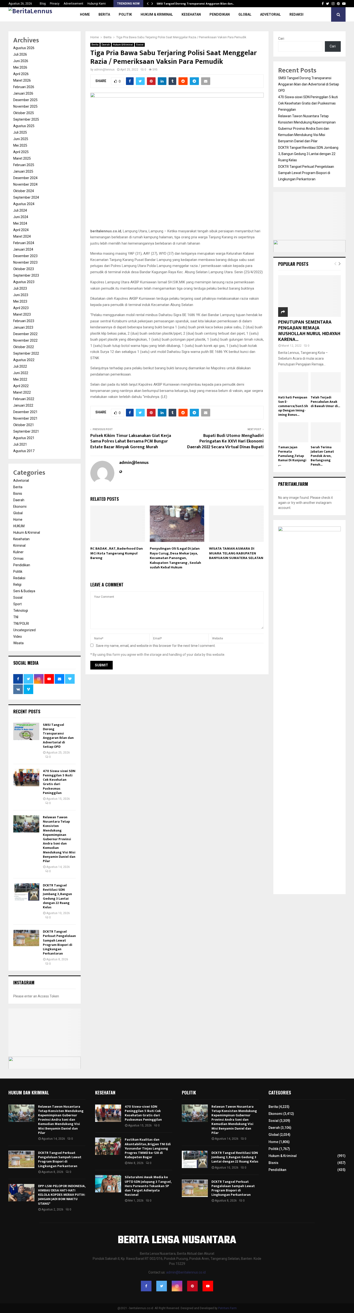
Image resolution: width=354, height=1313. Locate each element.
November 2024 (25, 184)
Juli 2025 (20, 132)
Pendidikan (220, 14)
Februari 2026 (23, 87)
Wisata (18, 643)
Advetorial (270, 14)
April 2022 (21, 386)
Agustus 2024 (23, 204)
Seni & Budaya (24, 591)
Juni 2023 (20, 295)
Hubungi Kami (96, 3)
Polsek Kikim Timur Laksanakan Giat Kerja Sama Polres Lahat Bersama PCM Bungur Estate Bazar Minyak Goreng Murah (130, 441)
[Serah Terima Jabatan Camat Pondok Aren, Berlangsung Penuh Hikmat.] (326, 432)
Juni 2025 (20, 139)
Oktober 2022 (23, 347)
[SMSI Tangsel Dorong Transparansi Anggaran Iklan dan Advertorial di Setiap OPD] (26, 731)
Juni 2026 (20, 61)
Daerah (106, 44)
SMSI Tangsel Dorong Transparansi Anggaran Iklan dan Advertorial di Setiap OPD (58, 735)
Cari (281, 38)
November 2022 (25, 340)
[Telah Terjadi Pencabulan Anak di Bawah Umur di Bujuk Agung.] (326, 382)
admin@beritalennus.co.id (186, 1272)
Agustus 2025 (23, 126)
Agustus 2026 (23, 48)
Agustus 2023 (23, 282)
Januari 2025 (23, 171)
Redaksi (19, 578)
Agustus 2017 (23, 451)
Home (85, 14)
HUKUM (19, 526)
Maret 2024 (22, 236)
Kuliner (18, 552)
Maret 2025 (22, 158)
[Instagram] (177, 1286)
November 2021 (25, 418)
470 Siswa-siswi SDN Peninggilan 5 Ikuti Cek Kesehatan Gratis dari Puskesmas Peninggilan (59, 782)
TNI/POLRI (21, 623)
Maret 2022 (22, 392)
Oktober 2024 (23, 191)
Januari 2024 (23, 249)
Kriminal (19, 545)
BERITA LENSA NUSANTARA (177, 1240)
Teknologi (20, 610)
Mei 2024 (20, 223)
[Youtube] (208, 1286)
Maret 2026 (22, 80)
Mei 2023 (20, 301)
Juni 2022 (20, 373)
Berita (104, 14)
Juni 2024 (20, 217)
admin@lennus (104, 69)
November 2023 (25, 262)
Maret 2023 (22, 314)
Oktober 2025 (23, 113)
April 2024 (21, 230)
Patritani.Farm (227, 1308)
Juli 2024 (20, 210)
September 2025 (26, 119)
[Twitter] (161, 1286)
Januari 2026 (23, 93)
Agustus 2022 (23, 360)
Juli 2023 (20, 288)
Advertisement (73, 3)
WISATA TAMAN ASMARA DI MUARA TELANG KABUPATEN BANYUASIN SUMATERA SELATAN (236, 553)
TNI (15, 617)
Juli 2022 (20, 366)
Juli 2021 (20, 444)
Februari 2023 (23, 321)
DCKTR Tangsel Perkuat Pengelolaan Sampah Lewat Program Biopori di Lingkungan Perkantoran (59, 942)
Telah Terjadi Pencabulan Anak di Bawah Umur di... (325, 402)
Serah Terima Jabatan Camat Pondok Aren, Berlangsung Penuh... (322, 455)
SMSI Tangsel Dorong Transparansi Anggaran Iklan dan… (196, 3)
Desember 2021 (25, 412)
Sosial (140, 44)
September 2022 (26, 353)
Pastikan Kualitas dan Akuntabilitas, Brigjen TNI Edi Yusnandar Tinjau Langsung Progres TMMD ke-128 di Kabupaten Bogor (148, 1148)
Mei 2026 (20, 67)
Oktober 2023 (23, 269)
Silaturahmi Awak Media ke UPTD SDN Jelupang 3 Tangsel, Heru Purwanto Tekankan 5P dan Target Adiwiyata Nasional (148, 1185)
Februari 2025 (23, 165)
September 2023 (26, 275)
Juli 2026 (20, 54)
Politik (125, 14)
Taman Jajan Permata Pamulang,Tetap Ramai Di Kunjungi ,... (292, 455)
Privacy (54, 3)
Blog (43, 3)
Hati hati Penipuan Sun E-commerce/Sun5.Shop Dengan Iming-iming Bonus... (293, 406)
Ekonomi (19, 506)
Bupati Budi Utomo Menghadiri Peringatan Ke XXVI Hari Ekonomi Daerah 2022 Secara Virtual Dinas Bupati (225, 441)
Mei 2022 (20, 379)
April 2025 (21, 152)
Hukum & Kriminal (157, 14)
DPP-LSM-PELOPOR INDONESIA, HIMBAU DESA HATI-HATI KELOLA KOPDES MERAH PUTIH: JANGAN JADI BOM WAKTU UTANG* (61, 1194)
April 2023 (21, 308)
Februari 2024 (23, 243)
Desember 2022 (25, 334)
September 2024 (26, 197)
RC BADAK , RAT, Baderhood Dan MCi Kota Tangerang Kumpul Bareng (116, 553)
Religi (17, 584)
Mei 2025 (20, 145)
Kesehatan (191, 14)
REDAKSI (296, 14)
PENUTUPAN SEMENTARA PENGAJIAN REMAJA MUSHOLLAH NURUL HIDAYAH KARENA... (309, 331)
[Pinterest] (192, 1286)
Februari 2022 (23, 399)
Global (244, 14)
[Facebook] (146, 1286)
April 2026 (21, 74)
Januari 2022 (23, 405)
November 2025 (25, 106)
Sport (17, 604)
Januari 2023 (23, 327)
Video (17, 636)
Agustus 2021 (23, 438)
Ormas (18, 558)
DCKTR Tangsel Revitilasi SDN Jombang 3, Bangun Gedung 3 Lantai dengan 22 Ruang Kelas (57, 896)
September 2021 (26, 431)
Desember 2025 (25, 100)
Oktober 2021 (23, 425)
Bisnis (17, 493)
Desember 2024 (25, 178)
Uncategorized (24, 630)
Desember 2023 (25, 256)
